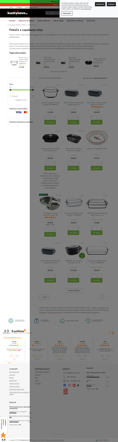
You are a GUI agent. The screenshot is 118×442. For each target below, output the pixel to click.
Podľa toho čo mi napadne (18, 412)
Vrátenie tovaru (14, 386)
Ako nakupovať (14, 372)
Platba (11, 378)
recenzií (24, 333)
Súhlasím (111, 4)
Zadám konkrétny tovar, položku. (20, 420)
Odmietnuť (100, 4)
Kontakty (19, 7)
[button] (4, 337)
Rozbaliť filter (21, 100)
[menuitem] (12, 21)
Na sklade (22, 96)
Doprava (12, 375)
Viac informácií (86, 9)
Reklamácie (13, 381)
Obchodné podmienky (16, 389)
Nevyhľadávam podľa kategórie (19, 416)
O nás (11, 7)
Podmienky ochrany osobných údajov (19, 393)
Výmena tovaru (14, 383)
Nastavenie (67, 13)
